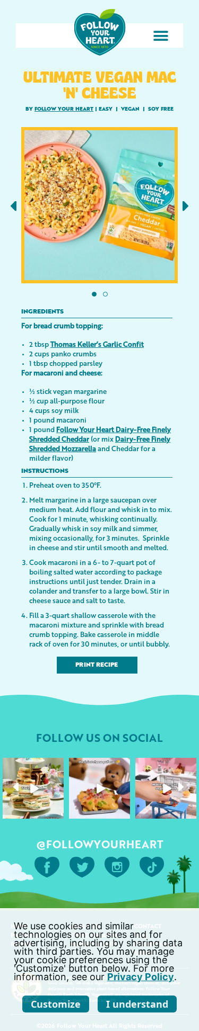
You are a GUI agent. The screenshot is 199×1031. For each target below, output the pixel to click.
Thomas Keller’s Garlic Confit (97, 343)
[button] (160, 36)
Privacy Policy (140, 976)
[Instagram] (57, 812)
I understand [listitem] (137, 1004)
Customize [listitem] (56, 1004)
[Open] (33, 788)
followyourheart (32, 766)
